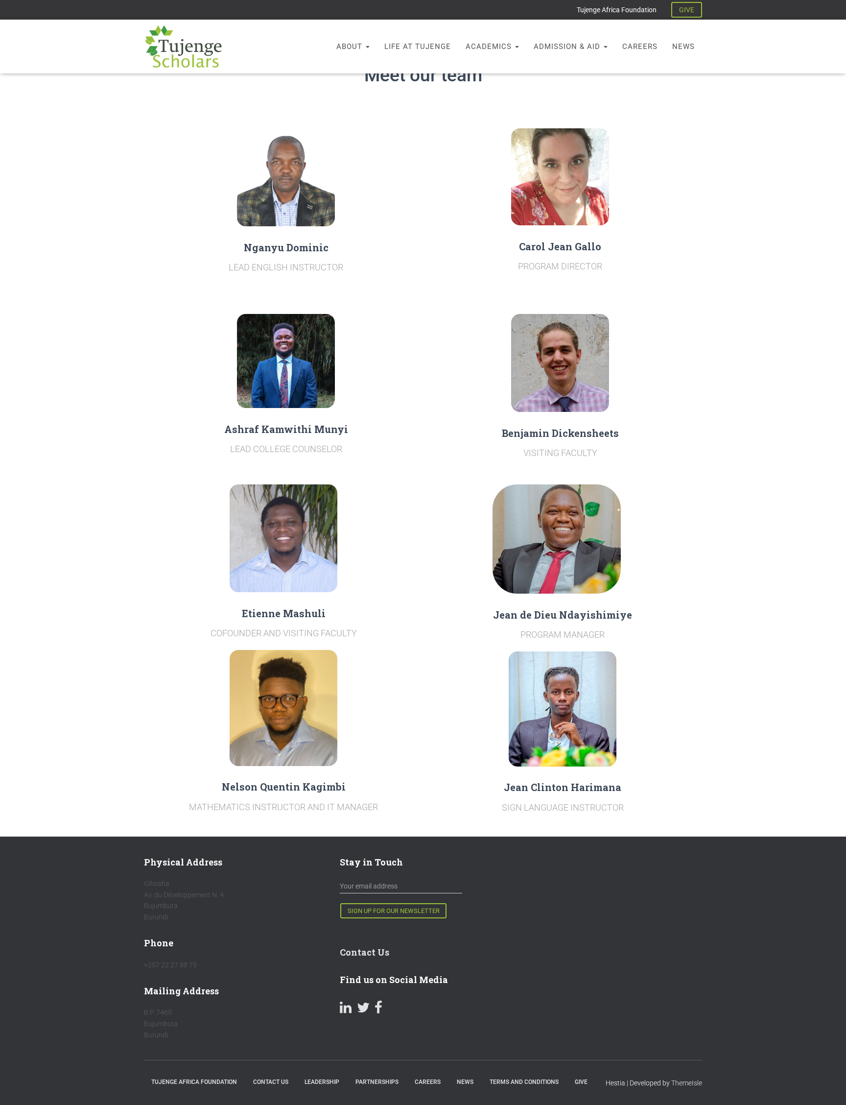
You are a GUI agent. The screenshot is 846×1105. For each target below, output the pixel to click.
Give (581, 1082)
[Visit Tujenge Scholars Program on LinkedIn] (346, 1009)
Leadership (322, 1082)
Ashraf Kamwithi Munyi (286, 429)
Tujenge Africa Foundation (617, 10)
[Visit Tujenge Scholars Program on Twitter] (363, 1009)
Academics (490, 46)
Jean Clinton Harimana (562, 787)
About (350, 46)
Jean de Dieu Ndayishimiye (562, 614)
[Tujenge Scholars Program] (183, 46)
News (683, 46)
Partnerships (377, 1082)
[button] (367, 46)
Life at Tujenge (417, 46)
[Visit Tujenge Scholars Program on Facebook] (378, 1009)
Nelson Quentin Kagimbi (284, 786)
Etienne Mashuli (284, 613)
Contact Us (364, 952)
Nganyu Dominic (286, 247)
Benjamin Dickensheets (560, 433)
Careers (640, 46)
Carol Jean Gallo (560, 246)
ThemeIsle (686, 1083)
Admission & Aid (568, 46)
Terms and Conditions (524, 1082)
